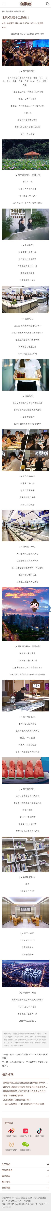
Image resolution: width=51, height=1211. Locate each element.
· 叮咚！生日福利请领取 (12, 1095)
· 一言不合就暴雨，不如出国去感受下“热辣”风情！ (24, 1103)
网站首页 (5, 11)
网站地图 (27, 1200)
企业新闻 (21, 11)
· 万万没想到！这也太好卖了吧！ (16, 1099)
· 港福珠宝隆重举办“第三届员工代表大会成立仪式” (24, 1091)
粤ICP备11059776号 (14, 1200)
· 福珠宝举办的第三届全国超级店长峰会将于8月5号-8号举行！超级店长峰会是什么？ (25, 1082)
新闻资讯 (13, 11)
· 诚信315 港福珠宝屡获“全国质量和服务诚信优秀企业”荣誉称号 (25, 1086)
